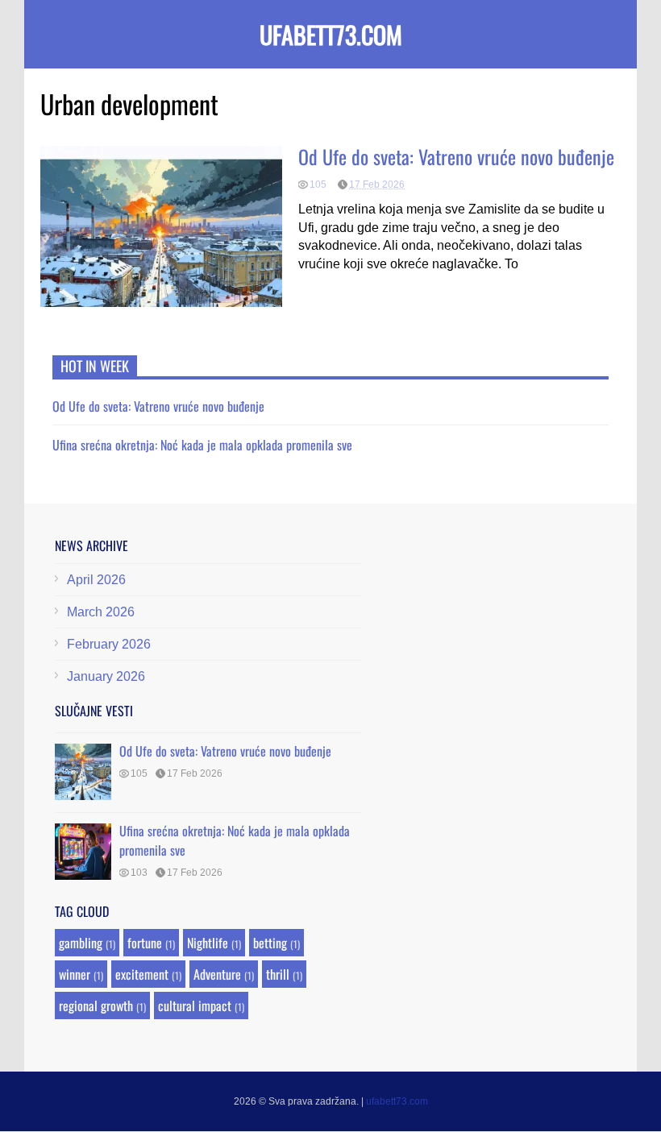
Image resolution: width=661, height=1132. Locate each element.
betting (270, 942)
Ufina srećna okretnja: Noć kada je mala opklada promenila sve (202, 444)
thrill (277, 974)
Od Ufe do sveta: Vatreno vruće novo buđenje (456, 156)
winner (74, 974)
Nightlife (207, 942)
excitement (141, 974)
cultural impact (194, 1005)
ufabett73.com (331, 34)
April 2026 (96, 580)
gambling (80, 942)
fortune (144, 942)
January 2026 (106, 676)
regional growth (96, 1005)
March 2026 (101, 612)
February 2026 (109, 644)
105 (318, 184)
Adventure (217, 974)
